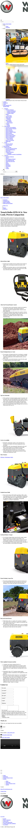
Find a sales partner (6, 737)
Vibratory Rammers (11, 112)
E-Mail (3, 700)
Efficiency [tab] (3, 457)
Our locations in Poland (10, 159)
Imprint (4, 818)
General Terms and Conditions (9, 823)
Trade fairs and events (10, 161)
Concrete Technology (11, 111)
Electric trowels (9, 129)
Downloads (8, 166)
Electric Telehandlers (10, 136)
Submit (3, 716)
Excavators (9, 115)
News (7, 162)
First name (4, 688)
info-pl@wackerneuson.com (6, 789)
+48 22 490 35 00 (10, 732)
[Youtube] (5, 796)
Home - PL (5, 205)
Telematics (9, 153)
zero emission (7, 126)
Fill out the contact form (7, 734)
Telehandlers (8, 118)
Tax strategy (5, 824)
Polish (8, 106)
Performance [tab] (7, 457)
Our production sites (10, 160)
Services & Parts (7, 147)
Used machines (6, 146)
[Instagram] (3, 796)
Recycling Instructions (7, 822)
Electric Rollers (9, 133)
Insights (7, 163)
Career (4, 104)
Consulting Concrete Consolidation (14, 154)
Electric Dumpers (9, 137)
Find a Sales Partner (7, 23)
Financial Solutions (10, 152)
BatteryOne (8, 141)
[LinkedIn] (7, 796)
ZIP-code (4, 695)
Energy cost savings (10, 140)
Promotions (8, 164)
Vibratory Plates (10, 113)
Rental (5, 142)
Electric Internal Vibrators (11, 128)
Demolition (9, 121)
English (5, 106)
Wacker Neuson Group (8, 777)
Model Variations (6, 202)
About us (6, 155)
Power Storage (10, 139)
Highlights (5, 199)
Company (4, 693)
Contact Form (3, 791)
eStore (7, 26)
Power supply (10, 122)
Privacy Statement (7, 820)
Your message (5, 710)
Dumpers (9, 119)
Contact (4, 101)
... (3, 206)
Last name (4, 690)
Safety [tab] (11, 457)
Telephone (4, 703)
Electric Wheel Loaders (10, 135)
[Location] (1, 796)
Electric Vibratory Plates (11, 132)
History (7, 157)
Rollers (7, 114)
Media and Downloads (8, 203)
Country (3, 698)
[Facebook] (4, 796)
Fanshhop (8, 27)
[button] (7, 105)
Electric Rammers (9, 130)
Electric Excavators (10, 134)
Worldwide (5, 102)
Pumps (8, 125)
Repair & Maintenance (10, 149)
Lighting (7, 123)
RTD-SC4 (5, 209)
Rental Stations (9, 145)
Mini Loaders (8, 120)
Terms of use (5, 821)
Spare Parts (8, 150)
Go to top (2, 816)
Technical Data (6, 201)
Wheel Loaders (9, 116)
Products (6, 108)
